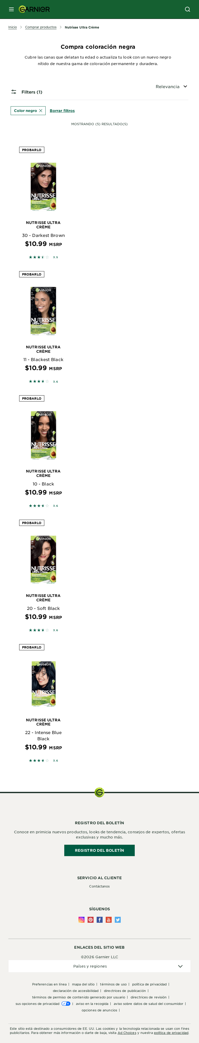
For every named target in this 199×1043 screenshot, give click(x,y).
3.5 (55, 257)
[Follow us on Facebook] (99, 919)
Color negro (25, 110)
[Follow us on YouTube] (108, 919)
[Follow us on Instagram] (81, 919)
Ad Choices (127, 1033)
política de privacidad (171, 1033)
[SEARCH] (187, 9)
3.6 (55, 381)
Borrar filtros (62, 110)
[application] (99, 966)
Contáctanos (99, 886)
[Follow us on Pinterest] (90, 919)
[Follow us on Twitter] (117, 919)
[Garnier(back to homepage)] (32, 9)
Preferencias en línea (49, 984)
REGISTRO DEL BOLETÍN (99, 850)
